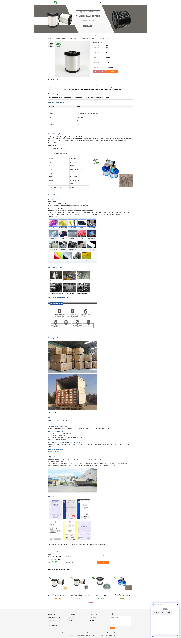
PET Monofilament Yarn (53, 620)
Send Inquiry (103, 562)
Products (77, 2)
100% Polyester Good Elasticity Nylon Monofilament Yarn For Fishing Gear (82, 35)
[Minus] (177, 604)
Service (70, 622)
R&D (91, 622)
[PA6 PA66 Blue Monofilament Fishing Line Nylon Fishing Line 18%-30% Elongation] (79, 582)
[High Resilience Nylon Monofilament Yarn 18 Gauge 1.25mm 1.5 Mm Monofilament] (57, 582)
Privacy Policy (106, 632)
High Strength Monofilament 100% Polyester (96, 544)
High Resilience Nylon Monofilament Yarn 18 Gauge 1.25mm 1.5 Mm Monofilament (58, 595)
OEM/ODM (92, 620)
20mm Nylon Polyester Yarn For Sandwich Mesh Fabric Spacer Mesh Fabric (101, 595)
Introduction (71, 617)
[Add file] (153, 635)
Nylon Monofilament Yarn (53, 622)
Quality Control (104, 2)
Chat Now (122, 2)
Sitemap (96, 632)
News (88, 632)
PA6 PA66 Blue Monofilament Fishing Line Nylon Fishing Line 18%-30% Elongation (79, 595)
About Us (85, 2)
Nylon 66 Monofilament (52, 625)
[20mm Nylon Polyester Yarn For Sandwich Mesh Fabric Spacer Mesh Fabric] (101, 582)
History (70, 620)
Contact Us (114, 2)
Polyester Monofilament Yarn (54, 617)
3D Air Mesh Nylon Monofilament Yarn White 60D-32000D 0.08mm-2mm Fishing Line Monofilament (123, 595)
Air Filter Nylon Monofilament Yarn (77, 544)
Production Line (93, 617)
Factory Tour (93, 2)
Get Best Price (100, 71)
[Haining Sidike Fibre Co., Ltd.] (55, 2)
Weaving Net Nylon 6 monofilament (59, 544)
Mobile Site (116, 632)
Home (70, 2)
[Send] (177, 635)
